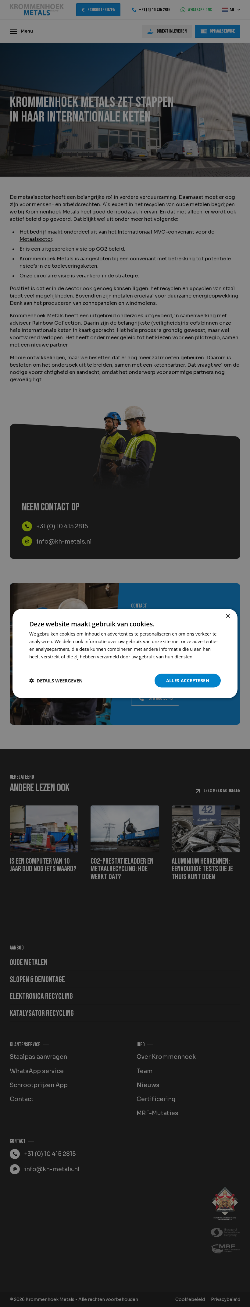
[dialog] (125, 653)
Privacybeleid (43, 664)
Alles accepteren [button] (187, 680)
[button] (56, 680)
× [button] (227, 616)
